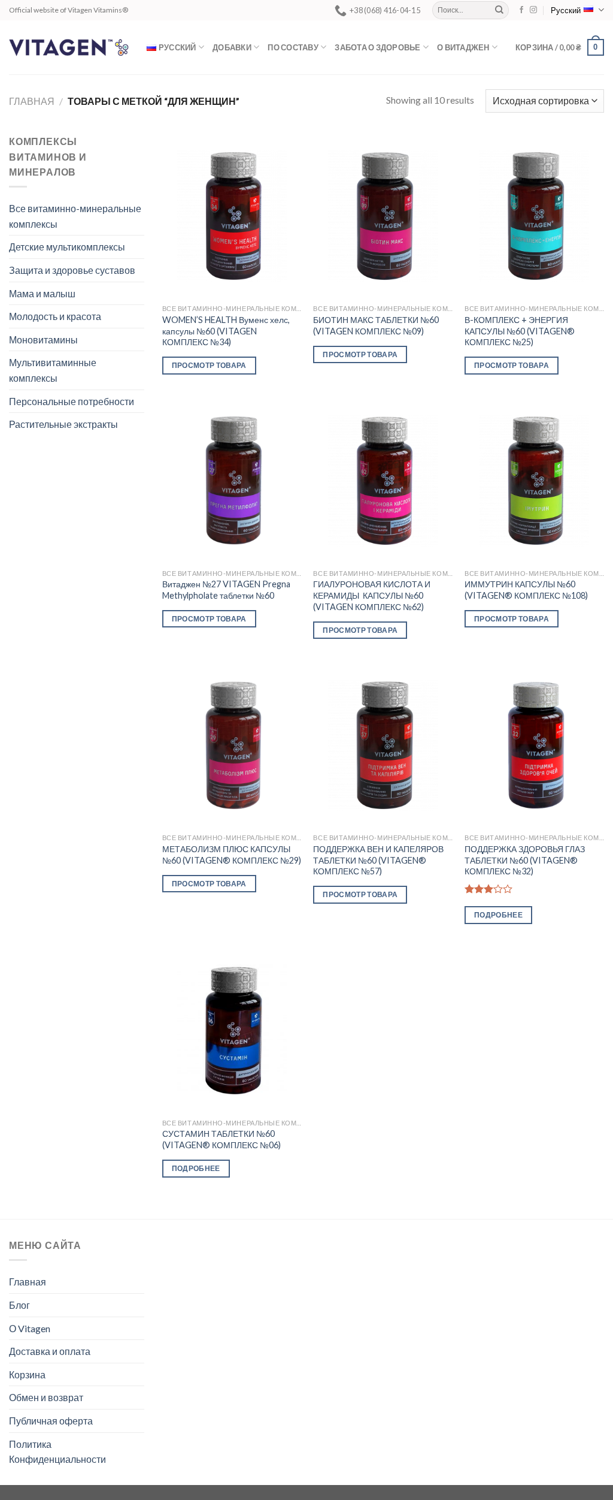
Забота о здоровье (377, 47)
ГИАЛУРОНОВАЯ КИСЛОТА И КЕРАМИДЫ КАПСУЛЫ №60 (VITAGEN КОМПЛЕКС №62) (371, 595)
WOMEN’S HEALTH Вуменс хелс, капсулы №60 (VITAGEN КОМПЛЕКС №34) (226, 331)
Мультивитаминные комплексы (52, 370)
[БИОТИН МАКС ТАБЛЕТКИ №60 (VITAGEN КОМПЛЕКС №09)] (383, 216)
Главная (31, 101)
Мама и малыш (42, 293)
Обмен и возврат (46, 1397)
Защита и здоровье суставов (72, 270)
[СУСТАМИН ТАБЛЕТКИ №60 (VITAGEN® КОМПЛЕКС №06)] (232, 1029)
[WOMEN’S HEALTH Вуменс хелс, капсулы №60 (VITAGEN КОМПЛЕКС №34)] (232, 216)
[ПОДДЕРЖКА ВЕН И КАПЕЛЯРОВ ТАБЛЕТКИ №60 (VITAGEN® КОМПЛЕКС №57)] (383, 745)
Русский (566, 10)
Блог (19, 1305)
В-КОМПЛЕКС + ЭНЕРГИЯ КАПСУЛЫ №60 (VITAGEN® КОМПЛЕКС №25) (520, 331)
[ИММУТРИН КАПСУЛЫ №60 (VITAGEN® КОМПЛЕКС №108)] (534, 480)
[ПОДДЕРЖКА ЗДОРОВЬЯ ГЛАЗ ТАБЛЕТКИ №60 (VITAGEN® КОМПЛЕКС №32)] (534, 745)
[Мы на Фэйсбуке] (521, 10)
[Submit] (499, 10)
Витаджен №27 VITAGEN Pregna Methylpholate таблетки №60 (226, 589)
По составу (293, 47)
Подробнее (498, 915)
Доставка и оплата (49, 1351)
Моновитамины (43, 339)
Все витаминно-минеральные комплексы (75, 216)
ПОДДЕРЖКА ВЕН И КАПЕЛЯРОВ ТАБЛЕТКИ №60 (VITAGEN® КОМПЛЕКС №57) (378, 860)
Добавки (232, 47)
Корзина (27, 1374)
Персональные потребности (71, 401)
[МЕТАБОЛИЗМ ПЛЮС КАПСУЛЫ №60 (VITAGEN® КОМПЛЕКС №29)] (232, 745)
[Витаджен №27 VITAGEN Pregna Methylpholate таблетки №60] (232, 480)
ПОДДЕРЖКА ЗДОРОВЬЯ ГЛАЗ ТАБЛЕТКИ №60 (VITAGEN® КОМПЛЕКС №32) (525, 860)
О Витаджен (463, 47)
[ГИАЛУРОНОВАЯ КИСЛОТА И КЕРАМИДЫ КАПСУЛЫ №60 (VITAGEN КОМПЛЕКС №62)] (383, 480)
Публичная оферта (51, 1420)
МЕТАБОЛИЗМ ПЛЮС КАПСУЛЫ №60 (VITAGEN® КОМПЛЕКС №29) (231, 854)
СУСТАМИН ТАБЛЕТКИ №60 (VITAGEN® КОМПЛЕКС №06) (221, 1139)
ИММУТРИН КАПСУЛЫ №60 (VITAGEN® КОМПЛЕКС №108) (526, 589)
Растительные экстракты (63, 424)
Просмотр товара (209, 365)
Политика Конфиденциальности (57, 1451)
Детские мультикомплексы (67, 246)
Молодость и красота (55, 316)
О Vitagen (29, 1328)
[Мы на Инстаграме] (533, 10)
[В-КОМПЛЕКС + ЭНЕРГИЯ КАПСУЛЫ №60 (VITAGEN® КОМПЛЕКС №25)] (534, 216)
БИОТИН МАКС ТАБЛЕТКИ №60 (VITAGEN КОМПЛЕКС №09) (376, 325)
